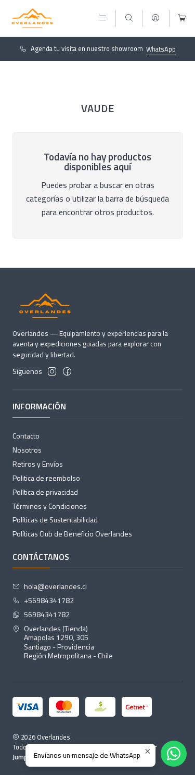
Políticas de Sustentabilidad (55, 519)
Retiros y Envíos (37, 463)
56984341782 (47, 614)
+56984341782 (49, 600)
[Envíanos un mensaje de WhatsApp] (174, 754)
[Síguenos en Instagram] (52, 371)
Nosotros (27, 449)
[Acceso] (155, 18)
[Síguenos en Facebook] (67, 371)
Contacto (26, 435)
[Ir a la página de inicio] (32, 18)
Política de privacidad (45, 491)
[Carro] (182, 18)
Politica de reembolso (46, 477)
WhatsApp (161, 49)
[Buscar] (129, 18)
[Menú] (102, 18)
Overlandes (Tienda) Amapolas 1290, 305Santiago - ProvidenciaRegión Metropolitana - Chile (68, 642)
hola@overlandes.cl (55, 586)
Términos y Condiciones (49, 506)
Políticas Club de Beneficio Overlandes (72, 533)
